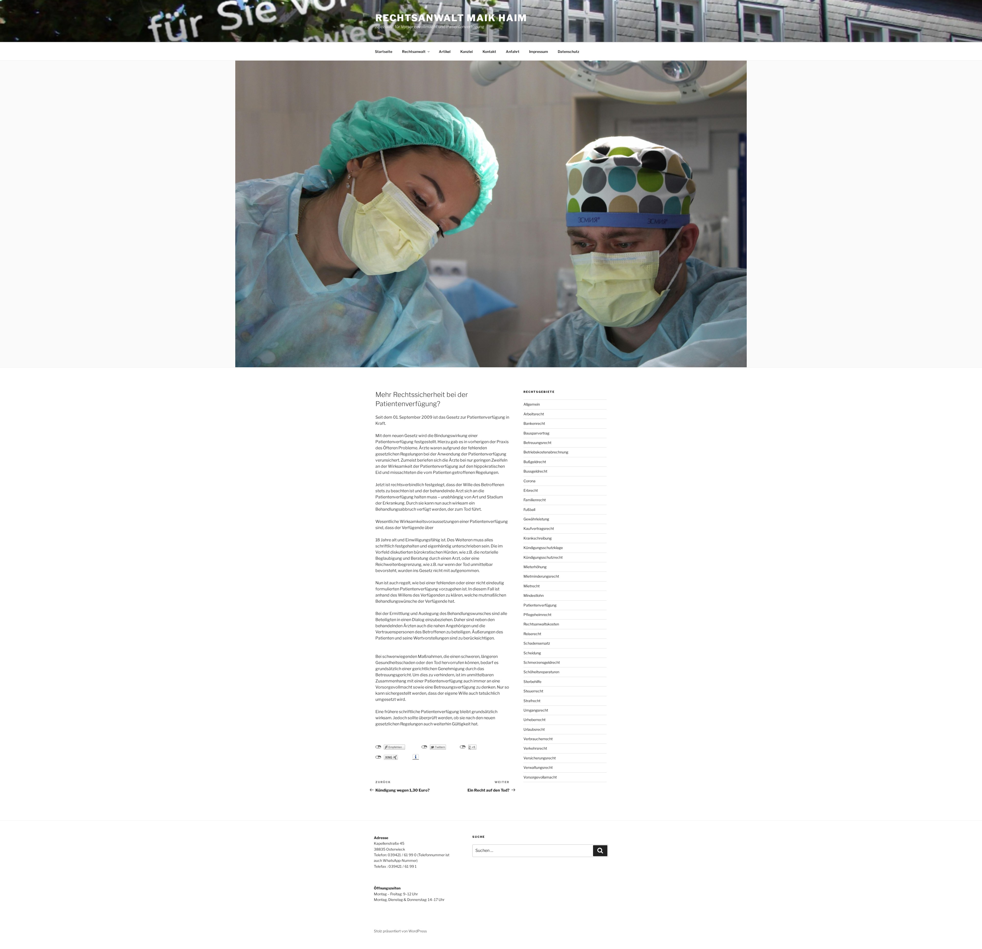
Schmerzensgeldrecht (541, 662)
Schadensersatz (536, 643)
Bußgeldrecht (534, 462)
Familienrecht (534, 500)
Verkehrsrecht (535, 748)
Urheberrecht (534, 719)
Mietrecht (531, 586)
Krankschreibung (537, 538)
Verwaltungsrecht (538, 767)
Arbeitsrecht (533, 414)
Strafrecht (531, 701)
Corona (529, 481)
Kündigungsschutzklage (543, 547)
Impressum (538, 51)
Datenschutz (568, 51)
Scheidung (532, 653)
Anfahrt (512, 51)
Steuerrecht (533, 691)
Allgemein (531, 404)
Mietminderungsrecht (541, 576)
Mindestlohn (533, 595)
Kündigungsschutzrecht (543, 557)
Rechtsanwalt (414, 51)
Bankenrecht (534, 423)
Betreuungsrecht (537, 442)
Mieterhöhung (534, 567)
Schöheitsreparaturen (541, 672)
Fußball (529, 509)
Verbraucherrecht (538, 739)
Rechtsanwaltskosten (541, 624)
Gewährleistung (536, 519)
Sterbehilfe (532, 681)
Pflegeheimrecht (537, 614)
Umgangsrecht (535, 710)
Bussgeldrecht (535, 471)
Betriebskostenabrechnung (545, 452)
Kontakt (489, 51)
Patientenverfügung (539, 605)
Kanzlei (466, 51)
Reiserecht (532, 634)
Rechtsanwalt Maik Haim (451, 18)
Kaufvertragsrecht (538, 528)
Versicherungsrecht (539, 758)
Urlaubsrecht (534, 729)
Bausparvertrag (536, 433)
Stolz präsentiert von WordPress (400, 931)
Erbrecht (530, 490)
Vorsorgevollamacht (540, 777)
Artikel (445, 51)
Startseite (383, 51)
